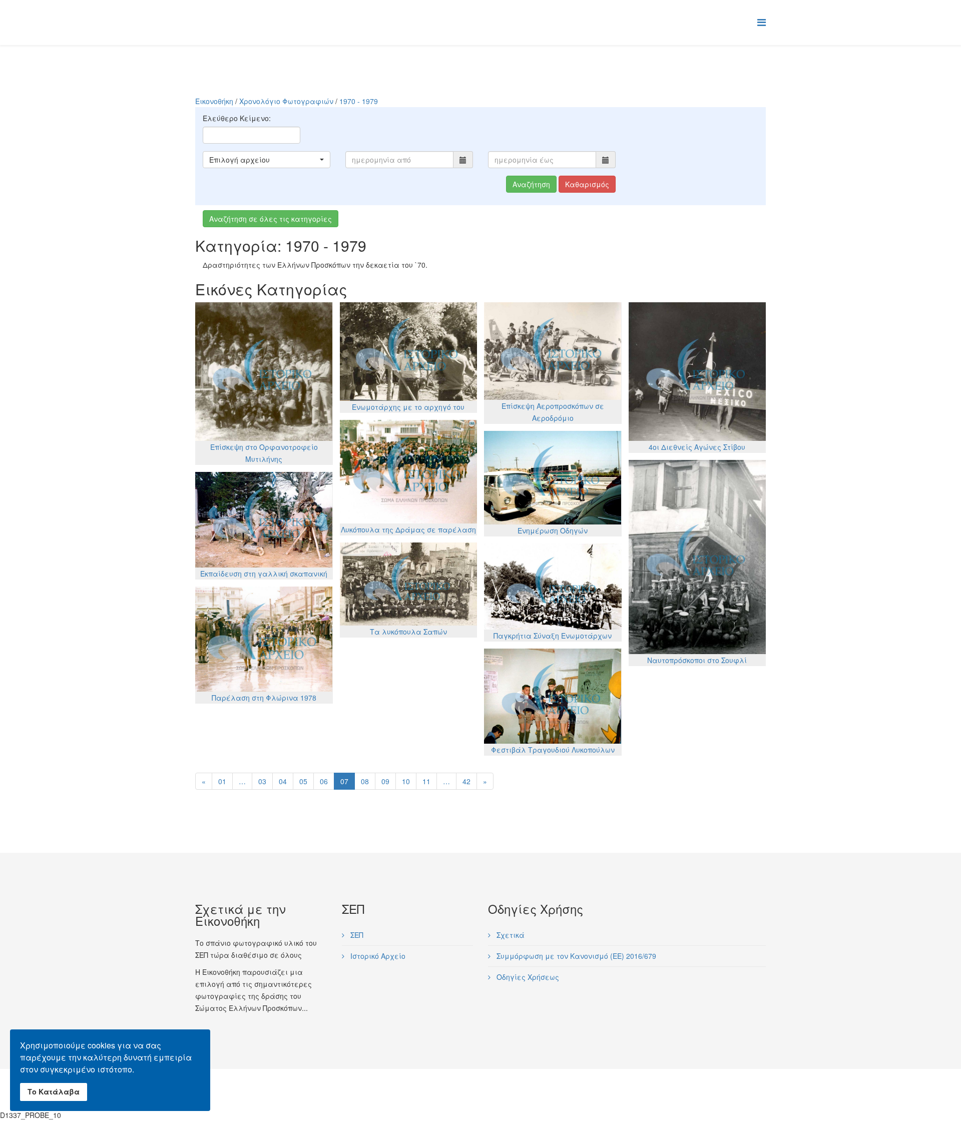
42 (466, 781)
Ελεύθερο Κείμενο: (237, 118)
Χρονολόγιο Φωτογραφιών (286, 101)
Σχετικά (510, 935)
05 (303, 781)
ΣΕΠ (355, 935)
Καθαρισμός (587, 184)
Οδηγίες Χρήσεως (527, 977)
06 (324, 781)
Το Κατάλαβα (54, 1091)
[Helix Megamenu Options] (761, 22)
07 (344, 781)
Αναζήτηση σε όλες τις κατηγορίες (270, 219)
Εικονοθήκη (214, 101)
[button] (266, 159)
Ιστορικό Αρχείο (376, 956)
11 (426, 781)
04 (283, 781)
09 (385, 781)
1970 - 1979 (358, 101)
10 (406, 781)
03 (262, 781)
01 (222, 781)
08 (365, 781)
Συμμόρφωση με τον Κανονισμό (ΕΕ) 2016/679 (575, 956)
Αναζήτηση (531, 184)
